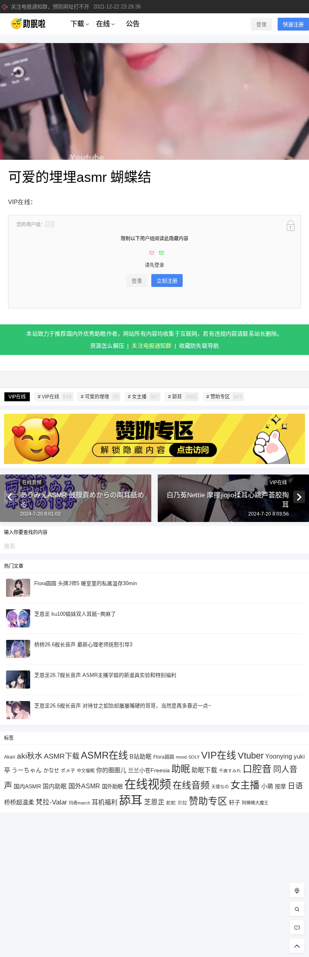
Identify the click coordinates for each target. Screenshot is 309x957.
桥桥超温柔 (19, 802)
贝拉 (182, 802)
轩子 (234, 803)
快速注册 (293, 24)
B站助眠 (141, 756)
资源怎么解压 (107, 345)
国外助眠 (112, 787)
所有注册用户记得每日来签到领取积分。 (84, 6)
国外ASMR (84, 786)
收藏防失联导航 (199, 345)
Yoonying (278, 756)
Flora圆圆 (163, 757)
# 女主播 (143, 397)
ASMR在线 (104, 755)
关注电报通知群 (151, 345)
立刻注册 (167, 281)
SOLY (194, 757)
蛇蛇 (171, 802)
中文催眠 (86, 770)
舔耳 (130, 800)
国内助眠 (55, 786)
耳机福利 (104, 802)
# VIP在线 (55, 397)
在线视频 (147, 784)
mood (181, 757)
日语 (295, 786)
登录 (261, 24)
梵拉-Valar (51, 802)
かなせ (51, 770)
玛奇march (79, 802)
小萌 (267, 786)
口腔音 (257, 768)
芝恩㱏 (154, 802)
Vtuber (251, 756)
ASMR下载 (61, 756)
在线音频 (31, 482)
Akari (9, 756)
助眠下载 (204, 770)
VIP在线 (17, 397)
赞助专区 (208, 801)
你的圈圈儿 (111, 770)
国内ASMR (27, 786)
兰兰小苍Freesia (149, 770)
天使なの (220, 786)
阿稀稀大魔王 (255, 802)
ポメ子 (68, 770)
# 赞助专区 (224, 397)
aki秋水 (29, 756)
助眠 (180, 769)
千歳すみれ (230, 770)
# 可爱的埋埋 (100, 397)
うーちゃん (27, 770)
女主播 (245, 785)
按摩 (280, 787)
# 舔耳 (182, 397)
